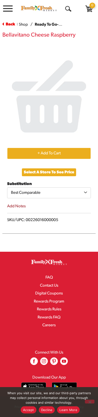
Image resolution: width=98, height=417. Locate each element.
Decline (47, 410)
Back (10, 24)
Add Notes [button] (16, 206)
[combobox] (49, 193)
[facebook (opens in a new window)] (34, 363)
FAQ (49, 277)
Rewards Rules (49, 309)
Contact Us (49, 286)
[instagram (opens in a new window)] (44, 363)
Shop (23, 25)
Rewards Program (49, 301)
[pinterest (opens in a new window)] (54, 363)
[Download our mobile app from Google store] (64, 386)
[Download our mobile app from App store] (33, 386)
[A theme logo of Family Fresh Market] (39, 8)
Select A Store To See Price (49, 172)
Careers (49, 325)
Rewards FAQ (49, 317)
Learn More (68, 410)
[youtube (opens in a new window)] (64, 363)
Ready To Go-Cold (51, 25)
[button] (49, 153)
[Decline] (89, 401)
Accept (28, 410)
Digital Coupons (49, 293)
